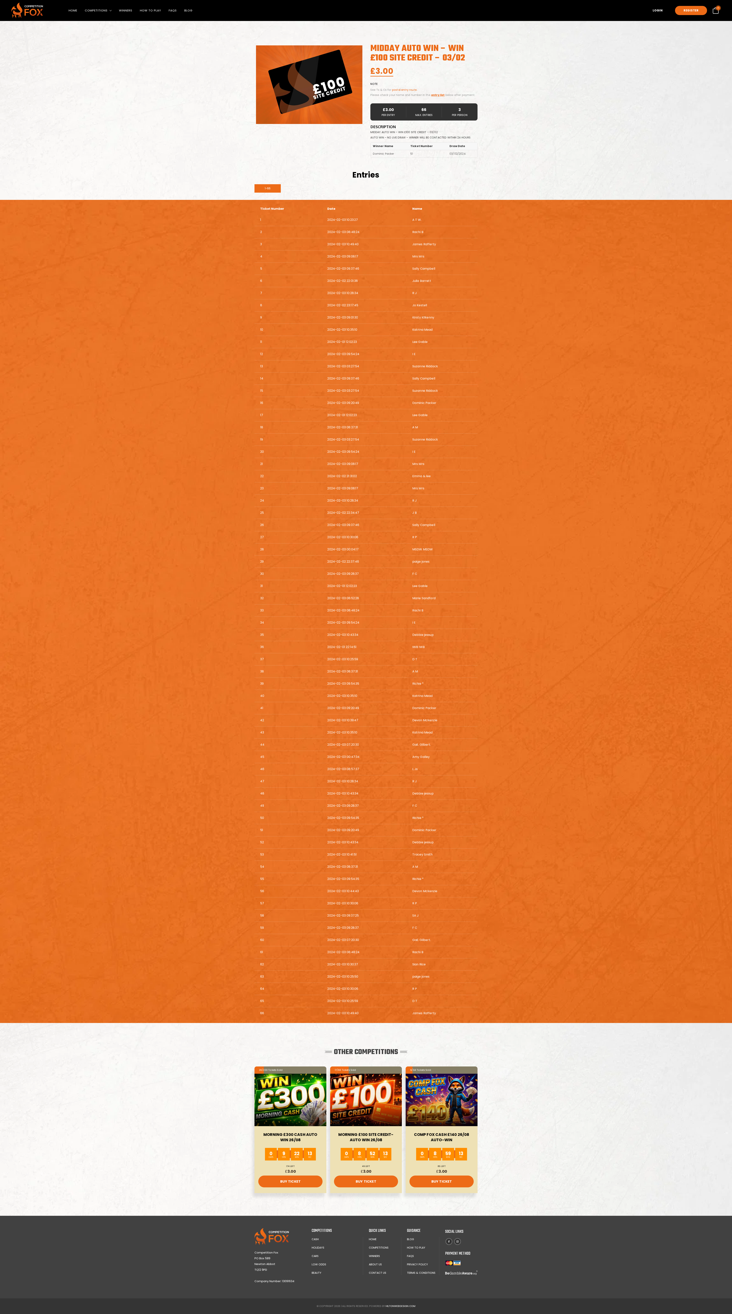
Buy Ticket (290, 1181)
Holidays (318, 1248)
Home (73, 10)
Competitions (96, 10)
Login (658, 10)
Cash (315, 1239)
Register (691, 10)
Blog (188, 10)
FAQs (173, 10)
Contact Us (377, 1273)
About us (375, 1264)
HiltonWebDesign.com (400, 1306)
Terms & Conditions (421, 1273)
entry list (438, 95)
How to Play (150, 10)
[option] (309, 84)
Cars (315, 1256)
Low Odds (319, 1264)
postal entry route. (404, 90)
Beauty (316, 1273)
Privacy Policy (417, 1264)
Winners (125, 10)
